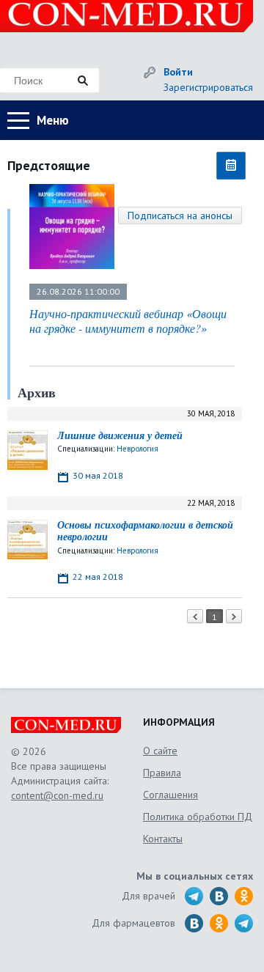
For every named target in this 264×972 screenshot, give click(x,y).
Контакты (163, 838)
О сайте (160, 750)
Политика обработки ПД (197, 816)
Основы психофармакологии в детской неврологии (145, 531)
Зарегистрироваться (208, 87)
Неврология (137, 448)
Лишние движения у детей (120, 435)
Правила (162, 772)
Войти (178, 72)
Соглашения (170, 794)
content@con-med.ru (57, 795)
